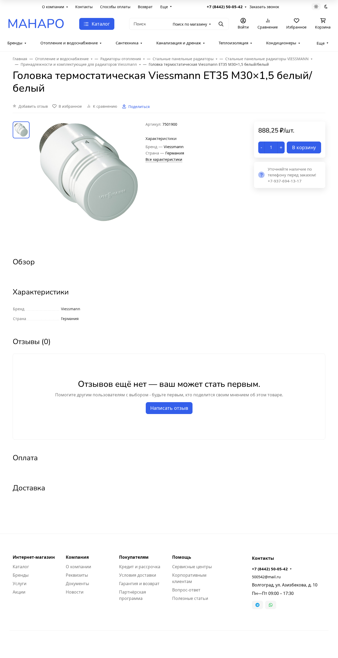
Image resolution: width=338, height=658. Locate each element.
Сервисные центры (192, 567)
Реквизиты (77, 575)
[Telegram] (257, 605)
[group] (88, 184)
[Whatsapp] (270, 605)
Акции (19, 592)
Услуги (19, 583)
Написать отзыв (169, 408)
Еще (164, 6)
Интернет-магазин (34, 557)
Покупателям (134, 557)
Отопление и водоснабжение (69, 42)
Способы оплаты (115, 6)
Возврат (145, 6)
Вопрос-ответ (186, 590)
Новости (74, 592)
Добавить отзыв (33, 106)
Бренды (14, 42)
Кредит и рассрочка (139, 567)
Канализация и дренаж (178, 42)
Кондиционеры (281, 42)
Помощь (181, 557)
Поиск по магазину (190, 24)
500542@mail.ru (266, 576)
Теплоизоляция (233, 42)
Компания (77, 557)
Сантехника (127, 42)
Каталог (21, 567)
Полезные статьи (190, 598)
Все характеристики (163, 159)
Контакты (84, 6)
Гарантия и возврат (139, 583)
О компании (53, 6)
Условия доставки (137, 575)
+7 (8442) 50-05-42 (225, 6)
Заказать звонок (264, 6)
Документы (77, 583)
